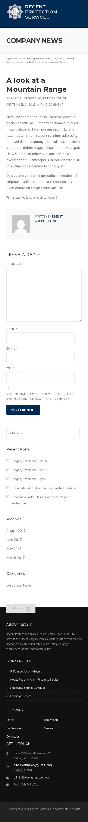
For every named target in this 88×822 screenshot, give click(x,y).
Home (10, 720)
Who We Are (51, 720)
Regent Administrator (43, 98)
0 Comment (55, 104)
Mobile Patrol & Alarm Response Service (34, 679)
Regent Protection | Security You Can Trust (28, 58)
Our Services (13, 728)
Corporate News (19, 585)
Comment (15, 264)
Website (13, 368)
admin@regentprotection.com (32, 777)
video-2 (30, 62)
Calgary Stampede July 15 (29, 461)
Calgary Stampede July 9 (28, 479)
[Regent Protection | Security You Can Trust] (31, 11)
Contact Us (12, 736)
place (19, 62)
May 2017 (13, 548)
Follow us (16, 608)
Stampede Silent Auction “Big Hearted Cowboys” (45, 488)
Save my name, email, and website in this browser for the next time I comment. (40, 396)
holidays (71, 58)
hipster (58, 58)
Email (12, 348)
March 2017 (15, 557)
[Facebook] (28, 608)
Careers (48, 728)
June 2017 (14, 539)
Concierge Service (20, 696)
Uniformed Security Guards (26, 671)
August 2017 (16, 530)
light (8, 62)
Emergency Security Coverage (27, 688)
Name (11, 329)
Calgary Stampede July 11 (29, 470)
